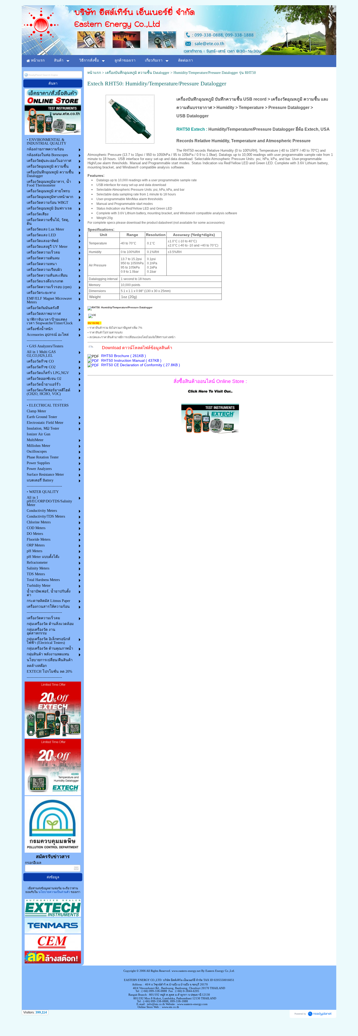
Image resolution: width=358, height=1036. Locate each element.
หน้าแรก (94, 73)
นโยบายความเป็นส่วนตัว (54, 892)
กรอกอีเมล (33, 863)
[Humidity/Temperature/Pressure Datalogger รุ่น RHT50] (129, 118)
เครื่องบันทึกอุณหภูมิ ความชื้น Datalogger (137, 73)
